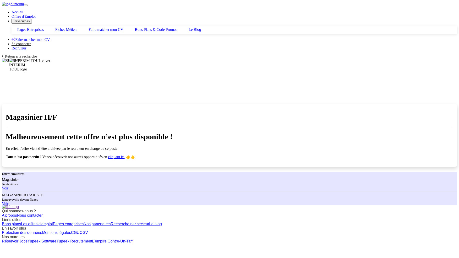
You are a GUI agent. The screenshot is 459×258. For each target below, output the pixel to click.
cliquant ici (116, 157)
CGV (84, 233)
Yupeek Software (41, 241)
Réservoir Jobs (14, 241)
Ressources (21, 21)
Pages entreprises (68, 224)
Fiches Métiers (66, 29)
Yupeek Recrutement (74, 241)
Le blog (155, 224)
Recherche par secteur (130, 224)
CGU (75, 233)
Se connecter (21, 44)
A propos (9, 215)
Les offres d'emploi (37, 224)
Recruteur (18, 48)
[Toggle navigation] (26, 5)
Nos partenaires (97, 224)
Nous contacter (30, 215)
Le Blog (195, 29)
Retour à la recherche (20, 56)
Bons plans (11, 224)
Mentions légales (56, 233)
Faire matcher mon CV (106, 29)
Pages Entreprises (30, 29)
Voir (5, 188)
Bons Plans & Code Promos (156, 29)
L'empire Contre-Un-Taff (112, 241)
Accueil (17, 12)
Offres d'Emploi (23, 16)
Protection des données (22, 233)
